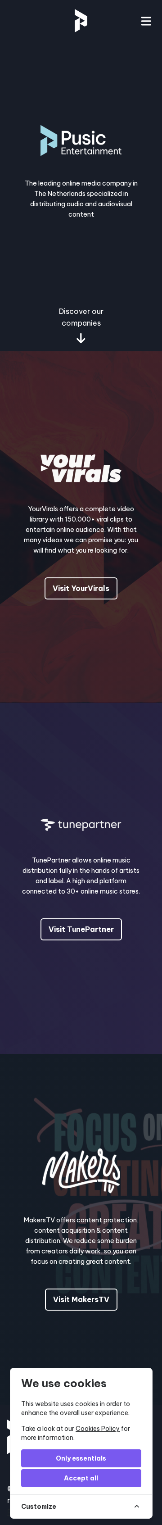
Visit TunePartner (81, 929)
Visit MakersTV (81, 1299)
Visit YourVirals (81, 588)
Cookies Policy (98, 1429)
